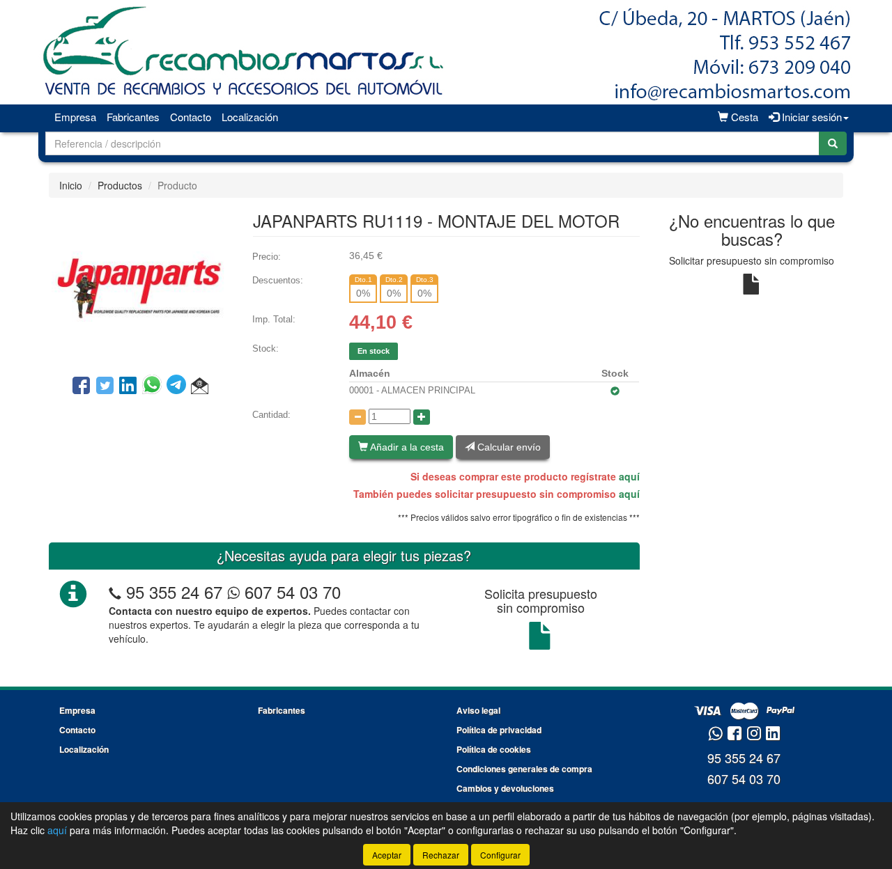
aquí (629, 476)
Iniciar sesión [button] (810, 116)
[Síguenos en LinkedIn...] (773, 734)
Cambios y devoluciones (505, 788)
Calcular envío (508, 447)
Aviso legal (478, 710)
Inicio (70, 185)
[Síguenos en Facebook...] (734, 734)
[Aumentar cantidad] (421, 417)
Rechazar (440, 855)
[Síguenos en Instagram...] (754, 734)
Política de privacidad (498, 729)
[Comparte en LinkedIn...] (128, 386)
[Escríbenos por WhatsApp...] (715, 734)
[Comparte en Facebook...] (81, 386)
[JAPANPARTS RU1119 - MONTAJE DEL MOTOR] (140, 285)
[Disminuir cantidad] (357, 417)
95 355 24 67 (174, 591)
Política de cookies (493, 749)
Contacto (190, 116)
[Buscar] (833, 143)
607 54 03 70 (290, 591)
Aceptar (386, 855)
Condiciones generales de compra (524, 768)
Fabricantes (133, 116)
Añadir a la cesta (406, 447)
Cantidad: (271, 414)
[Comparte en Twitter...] (104, 386)
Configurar (500, 855)
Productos (120, 185)
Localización (250, 116)
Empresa (75, 116)
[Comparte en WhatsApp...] (154, 386)
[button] (199, 386)
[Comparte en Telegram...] (179, 386)
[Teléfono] (115, 591)
